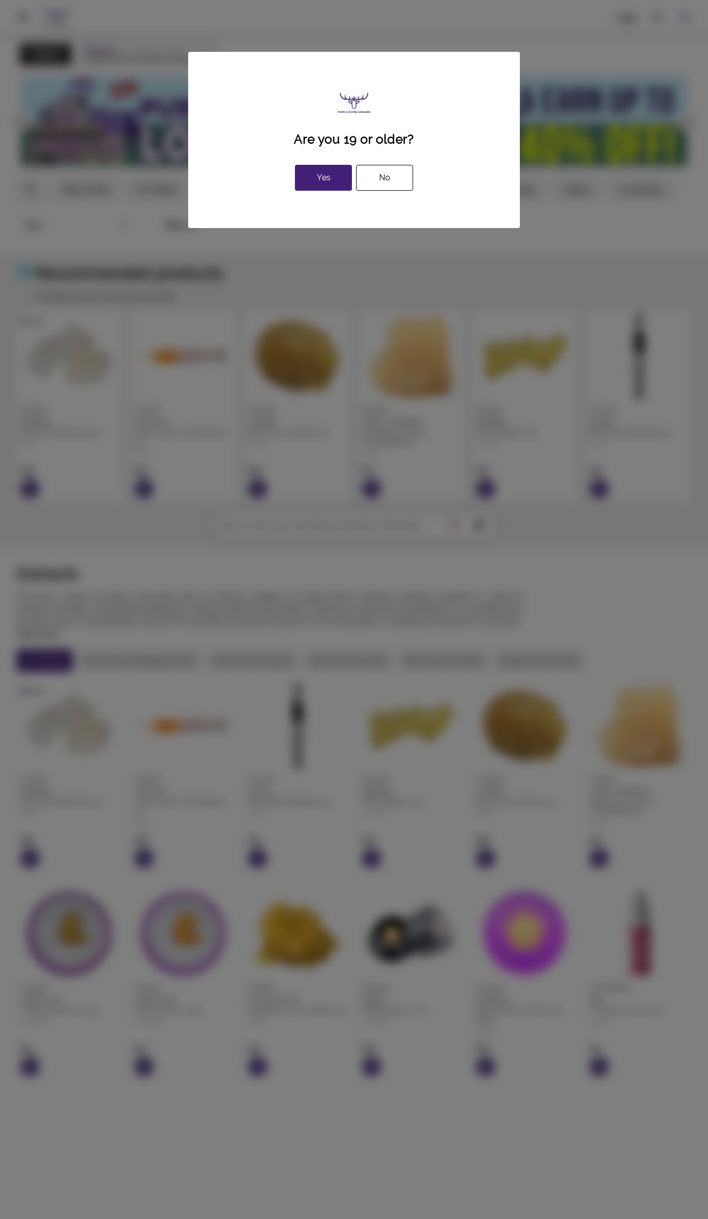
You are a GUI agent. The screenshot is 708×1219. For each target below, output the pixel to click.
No (384, 177)
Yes (324, 177)
